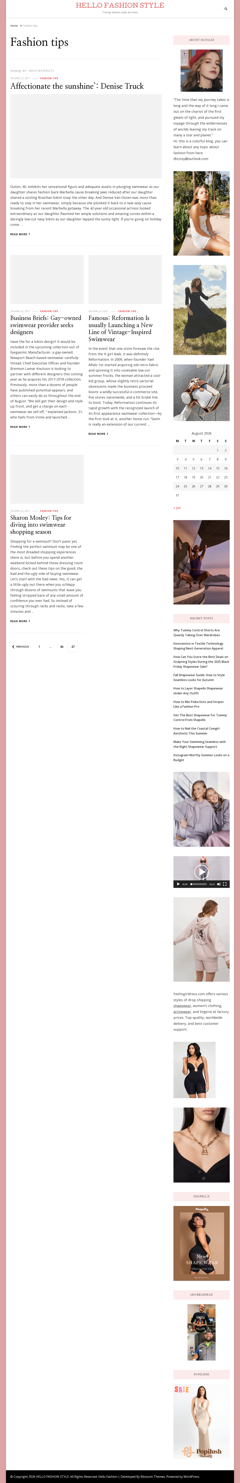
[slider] (198, 884)
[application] (201, 872)
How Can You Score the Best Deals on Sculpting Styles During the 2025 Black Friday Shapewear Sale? (201, 661)
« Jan (177, 507)
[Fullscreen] (225, 884)
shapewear (182, 1005)
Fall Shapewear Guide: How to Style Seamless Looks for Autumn (199, 677)
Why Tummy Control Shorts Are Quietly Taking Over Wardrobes (196, 632)
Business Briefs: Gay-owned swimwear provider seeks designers (45, 325)
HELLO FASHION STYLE (120, 6)
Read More (18, 234)
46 (63, 646)
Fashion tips (49, 78)
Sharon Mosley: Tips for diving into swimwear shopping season (40, 525)
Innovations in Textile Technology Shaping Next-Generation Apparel (198, 645)
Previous (22, 646)
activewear (182, 1011)
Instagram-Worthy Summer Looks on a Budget (201, 757)
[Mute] (219, 884)
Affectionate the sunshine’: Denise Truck (77, 86)
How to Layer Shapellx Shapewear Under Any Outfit (198, 690)
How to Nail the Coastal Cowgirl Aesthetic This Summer (196, 730)
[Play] (178, 884)
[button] (201, 872)
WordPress (191, 1477)
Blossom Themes (153, 1477)
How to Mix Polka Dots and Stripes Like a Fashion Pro (198, 704)
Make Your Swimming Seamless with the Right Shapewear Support (199, 744)
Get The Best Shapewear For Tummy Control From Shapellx (200, 717)
